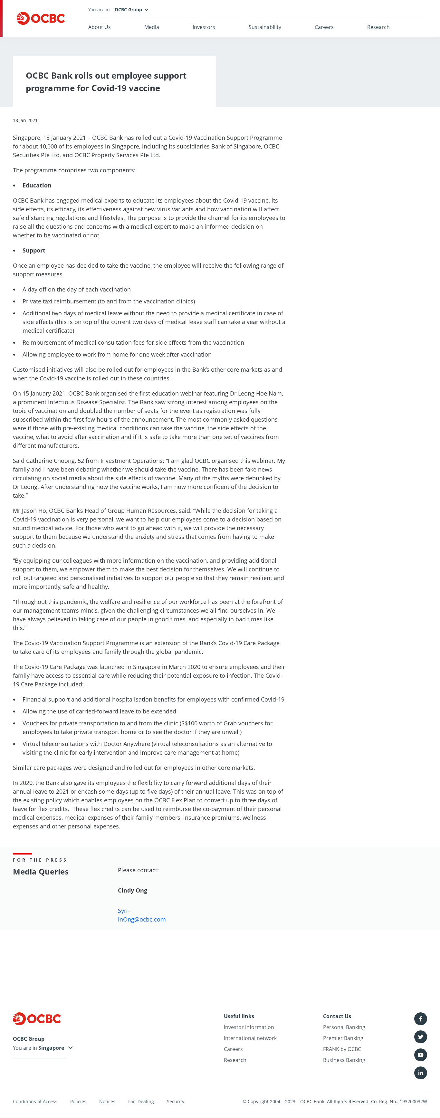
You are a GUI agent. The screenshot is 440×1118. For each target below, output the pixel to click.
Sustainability (265, 27)
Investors (204, 27)
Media (151, 27)
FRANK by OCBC (342, 1049)
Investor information (249, 1027)
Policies (78, 1101)
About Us (99, 27)
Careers (324, 27)
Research (378, 27)
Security (175, 1101)
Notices (107, 1101)
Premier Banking (343, 1038)
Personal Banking (344, 1027)
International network (250, 1038)
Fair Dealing (141, 1101)
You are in (25, 1047)
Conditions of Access (35, 1101)
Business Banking (344, 1060)
